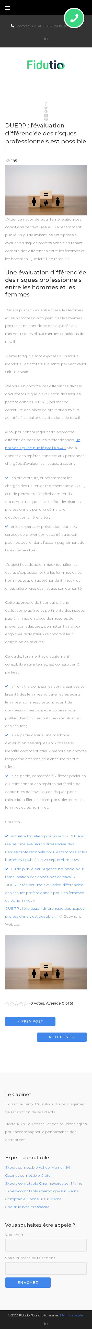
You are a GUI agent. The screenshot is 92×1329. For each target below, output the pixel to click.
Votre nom (15, 1234)
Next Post (60, 1037)
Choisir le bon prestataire (27, 1207)
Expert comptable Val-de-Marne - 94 (37, 1167)
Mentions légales (72, 1315)
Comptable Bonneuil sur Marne (33, 1199)
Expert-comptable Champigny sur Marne (42, 1191)
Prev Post (32, 1021)
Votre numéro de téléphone (30, 1258)
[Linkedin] (46, 38)
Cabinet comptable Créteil (28, 1175)
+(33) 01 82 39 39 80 (44, 26)
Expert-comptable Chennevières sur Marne (43, 1183)
